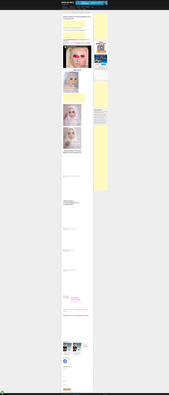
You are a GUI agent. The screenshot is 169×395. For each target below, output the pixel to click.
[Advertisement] (74, 24)
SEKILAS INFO (67, 2)
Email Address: (65, 380)
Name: (64, 376)
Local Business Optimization (68, 12)
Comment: (64, 368)
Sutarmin (95, 119)
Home (62, 12)
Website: (64, 384)
